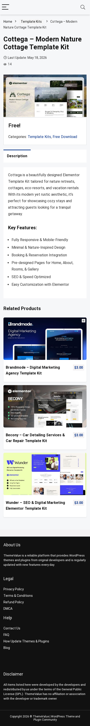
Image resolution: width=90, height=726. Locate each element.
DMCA (7, 608)
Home (7, 21)
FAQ (6, 635)
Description (17, 156)
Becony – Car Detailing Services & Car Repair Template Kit (35, 438)
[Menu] (5, 7)
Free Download (65, 137)
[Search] (82, 7)
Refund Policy (13, 602)
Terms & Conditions (18, 595)
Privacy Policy (13, 589)
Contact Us (11, 628)
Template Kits (31, 21)
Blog (6, 648)
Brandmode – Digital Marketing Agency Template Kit (33, 370)
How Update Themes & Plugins (26, 641)
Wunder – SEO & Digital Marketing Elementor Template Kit (35, 505)
